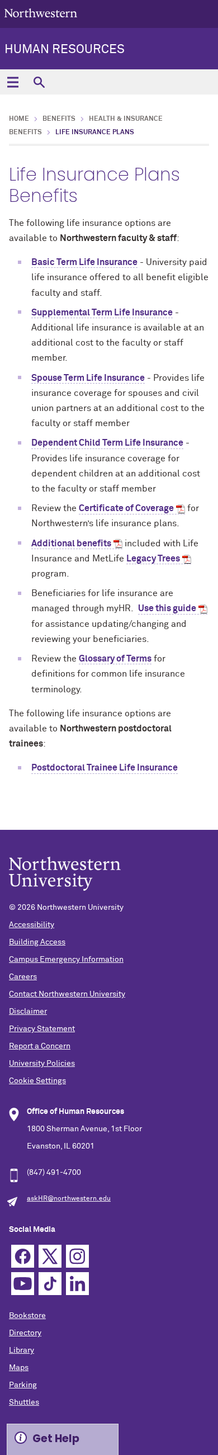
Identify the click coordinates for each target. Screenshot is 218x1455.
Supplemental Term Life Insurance (102, 312)
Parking (23, 1385)
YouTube (22, 1283)
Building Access (37, 942)
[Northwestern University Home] (40, 13)
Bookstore (27, 1316)
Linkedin (77, 1283)
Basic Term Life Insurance (84, 262)
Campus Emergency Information (66, 959)
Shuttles (24, 1402)
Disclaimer (28, 1011)
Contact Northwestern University (67, 994)
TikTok (50, 1283)
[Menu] (12, 82)
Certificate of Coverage (126, 508)
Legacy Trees (153, 558)
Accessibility (31, 925)
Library (21, 1350)
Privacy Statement (42, 1029)
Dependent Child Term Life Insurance (107, 442)
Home (19, 119)
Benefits (58, 119)
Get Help (55, 1438)
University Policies (42, 1063)
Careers (23, 977)
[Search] (38, 82)
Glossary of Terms (115, 658)
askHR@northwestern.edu (69, 1199)
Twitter (50, 1256)
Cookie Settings (37, 1081)
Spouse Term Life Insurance (88, 378)
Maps (19, 1368)
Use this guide (167, 608)
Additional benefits (71, 543)
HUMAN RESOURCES (64, 50)
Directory (25, 1333)
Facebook (22, 1256)
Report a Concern (39, 1046)
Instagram (77, 1256)
